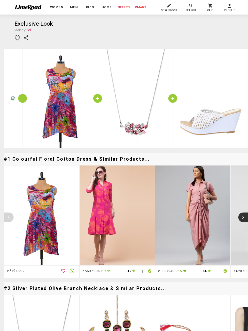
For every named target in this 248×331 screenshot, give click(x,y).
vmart (141, 7)
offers (124, 7)
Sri (29, 30)
